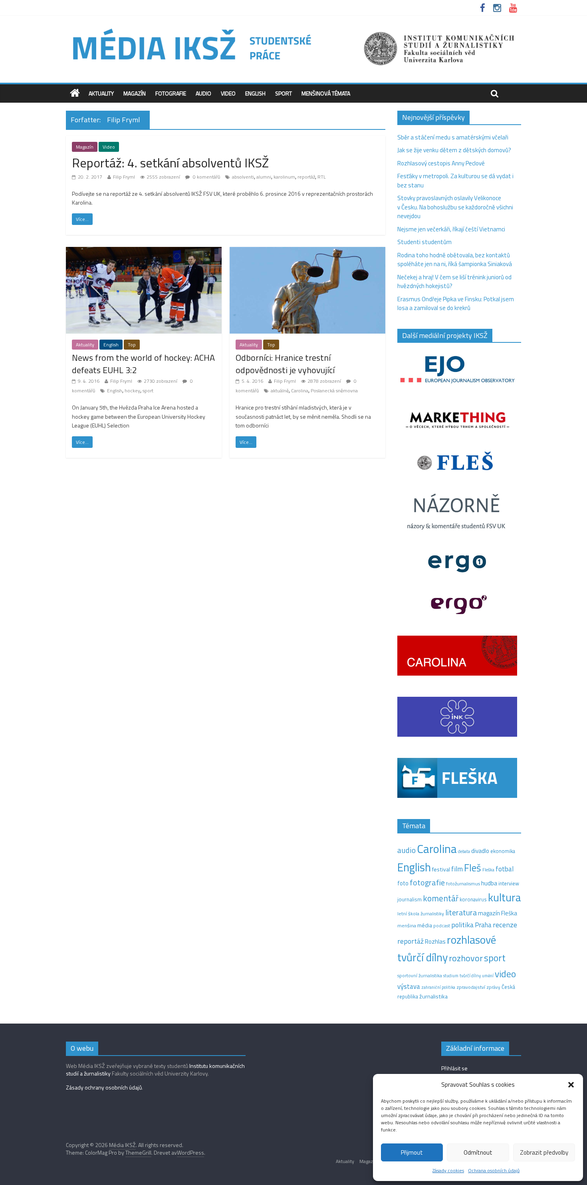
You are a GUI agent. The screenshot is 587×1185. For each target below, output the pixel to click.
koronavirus (473, 899)
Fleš (472, 867)
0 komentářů (206, 177)
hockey (132, 390)
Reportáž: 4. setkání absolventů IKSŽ (170, 162)
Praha (483, 925)
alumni (263, 177)
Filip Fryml (124, 177)
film (457, 868)
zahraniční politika (438, 987)
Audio (203, 93)
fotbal (505, 869)
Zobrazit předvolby (544, 1152)
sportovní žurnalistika (419, 975)
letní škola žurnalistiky (420, 913)
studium (450, 975)
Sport (283, 93)
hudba (489, 883)
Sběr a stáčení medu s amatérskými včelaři (452, 137)
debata (464, 851)
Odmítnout (478, 1152)
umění (488, 975)
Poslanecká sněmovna (334, 390)
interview (508, 883)
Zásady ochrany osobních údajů (104, 1087)
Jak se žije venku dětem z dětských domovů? (454, 150)
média (424, 925)
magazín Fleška (497, 913)
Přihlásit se (454, 1068)
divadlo (480, 850)
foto (403, 883)
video (505, 974)
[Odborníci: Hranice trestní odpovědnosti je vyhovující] (307, 251)
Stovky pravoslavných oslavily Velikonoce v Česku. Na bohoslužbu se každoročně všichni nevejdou (455, 207)
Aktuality (101, 93)
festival (441, 869)
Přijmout (412, 1152)
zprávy (493, 987)
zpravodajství (470, 987)
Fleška (488, 869)
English (255, 93)
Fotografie (170, 93)
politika (462, 924)
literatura (461, 913)
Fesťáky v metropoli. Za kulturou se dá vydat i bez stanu (455, 180)
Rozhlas (435, 941)
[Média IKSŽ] (293, 27)
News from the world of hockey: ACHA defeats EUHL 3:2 (143, 364)
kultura (504, 897)
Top (132, 344)
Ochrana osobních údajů (494, 1170)
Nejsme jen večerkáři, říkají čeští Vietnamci (451, 229)
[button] (571, 1085)
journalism (409, 899)
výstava (408, 986)
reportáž (306, 177)
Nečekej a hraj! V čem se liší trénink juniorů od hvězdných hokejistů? (454, 281)
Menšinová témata (325, 93)
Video (228, 93)
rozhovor (466, 958)
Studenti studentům (424, 242)
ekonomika (502, 851)
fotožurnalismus (463, 883)
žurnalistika (433, 996)
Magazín (134, 93)
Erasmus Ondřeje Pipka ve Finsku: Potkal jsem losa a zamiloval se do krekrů (455, 303)
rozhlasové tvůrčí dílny (446, 948)
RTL (321, 177)
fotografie (427, 882)
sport (148, 390)
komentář (440, 898)
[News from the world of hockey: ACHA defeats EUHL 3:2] (144, 251)
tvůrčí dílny (470, 975)
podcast (441, 925)
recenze (505, 924)
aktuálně (280, 390)
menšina (406, 925)
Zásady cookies (448, 1170)
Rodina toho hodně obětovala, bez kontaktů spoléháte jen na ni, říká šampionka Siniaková (454, 260)
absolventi (243, 177)
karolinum (284, 177)
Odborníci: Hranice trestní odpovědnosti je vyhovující (285, 364)
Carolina (299, 390)
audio (406, 850)
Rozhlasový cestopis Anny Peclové (441, 163)
